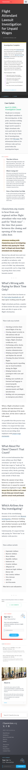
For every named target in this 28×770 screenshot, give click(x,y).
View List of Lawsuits (10, 90)
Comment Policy (6, 750)
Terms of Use (6, 744)
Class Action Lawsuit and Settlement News (14, 82)
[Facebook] (6, 726)
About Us (5, 739)
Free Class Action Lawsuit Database (14, 85)
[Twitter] (4, 726)
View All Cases (6, 733)
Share (15, 96)
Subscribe (14, 635)
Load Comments (14, 604)
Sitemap (5, 741)
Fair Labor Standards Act (12, 297)
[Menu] (26, 2)
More (5, 702)
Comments (5, 96)
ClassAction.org (20, 49)
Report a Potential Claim (8, 737)
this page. (16, 139)
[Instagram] (9, 726)
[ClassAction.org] (11, 2)
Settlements (6, 735)
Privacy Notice (6, 748)
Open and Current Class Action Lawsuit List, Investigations (13, 79)
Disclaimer (5, 746)
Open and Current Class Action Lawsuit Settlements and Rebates (14, 76)
